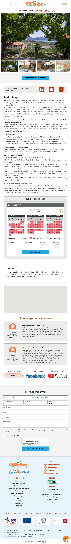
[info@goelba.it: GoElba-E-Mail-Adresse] (66, 4)
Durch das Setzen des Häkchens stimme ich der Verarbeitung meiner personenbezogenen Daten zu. (37, 431)
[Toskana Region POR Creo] (10, 521)
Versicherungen (52, 489)
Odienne (63, 531)
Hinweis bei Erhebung (35, 542)
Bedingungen (52, 492)
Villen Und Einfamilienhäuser (19, 488)
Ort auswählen (35, 449)
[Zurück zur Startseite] (35, 4)
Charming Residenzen (19, 493)
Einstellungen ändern (52, 502)
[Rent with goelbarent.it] (19, 471)
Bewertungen (19, 496)
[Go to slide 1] (9, 66)
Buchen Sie (35, 252)
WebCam (19, 505)
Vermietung (19, 491)
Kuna (57, 531)
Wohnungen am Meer (19, 483)
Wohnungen (19, 481)
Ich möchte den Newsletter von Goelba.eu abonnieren (20, 435)
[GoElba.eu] (19, 465)
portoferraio (26, 11)
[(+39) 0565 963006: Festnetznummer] (63, 4)
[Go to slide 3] (46, 66)
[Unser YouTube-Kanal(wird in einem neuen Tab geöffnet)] (57, 376)
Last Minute (19, 503)
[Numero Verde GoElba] (52, 482)
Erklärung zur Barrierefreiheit (52, 494)
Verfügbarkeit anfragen (35, 78)
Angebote (18, 501)
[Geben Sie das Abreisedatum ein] (66, 397)
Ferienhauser (18, 486)
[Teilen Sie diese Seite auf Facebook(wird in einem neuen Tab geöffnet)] (35, 376)
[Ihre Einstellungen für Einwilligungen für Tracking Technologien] (68, 541)
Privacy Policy (52, 497)
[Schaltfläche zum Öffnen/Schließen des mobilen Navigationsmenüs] (11, 4)
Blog (18, 498)
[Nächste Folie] (68, 36)
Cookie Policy (52, 499)
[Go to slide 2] (27, 66)
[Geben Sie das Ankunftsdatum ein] (33, 397)
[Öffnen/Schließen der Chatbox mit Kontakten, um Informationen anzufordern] (66, 539)
